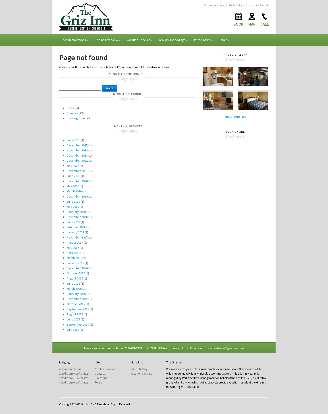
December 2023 (77, 155)
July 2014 (73, 330)
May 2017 (73, 248)
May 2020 (73, 186)
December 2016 (77, 268)
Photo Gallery (236, 5)
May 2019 (73, 207)
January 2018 (75, 232)
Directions (101, 378)
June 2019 (73, 202)
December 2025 (77, 145)
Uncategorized (77, 118)
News (70, 108)
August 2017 (75, 243)
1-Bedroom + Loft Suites (73, 373)
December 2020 (77, 181)
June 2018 (73, 222)
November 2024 (77, 150)
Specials (72, 113)
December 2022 (77, 161)
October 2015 (76, 304)
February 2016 (76, 294)
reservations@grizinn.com (225, 348)
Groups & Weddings (173, 40)
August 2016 (75, 278)
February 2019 (76, 212)
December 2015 (77, 299)
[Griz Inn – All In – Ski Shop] (253, 76)
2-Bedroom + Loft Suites (73, 378)
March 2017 (74, 258)
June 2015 (73, 319)
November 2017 (77, 237)
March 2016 (74, 289)
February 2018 (76, 227)
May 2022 (73, 166)
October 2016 (76, 273)
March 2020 (74, 191)
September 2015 (78, 309)
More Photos (235, 117)
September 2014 (78, 324)
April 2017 (73, 253)
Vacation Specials (259, 5)
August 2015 (75, 314)
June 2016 (73, 283)
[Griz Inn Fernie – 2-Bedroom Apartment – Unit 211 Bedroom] (253, 100)
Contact (100, 373)
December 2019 (77, 196)
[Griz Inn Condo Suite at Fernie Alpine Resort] (218, 100)
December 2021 (77, 171)
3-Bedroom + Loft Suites (73, 382)
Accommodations (214, 5)
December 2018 (77, 217)
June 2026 (73, 140)
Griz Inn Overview (107, 40)
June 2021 (73, 176)
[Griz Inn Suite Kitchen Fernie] (218, 76)
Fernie (224, 40)
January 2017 (75, 263)
